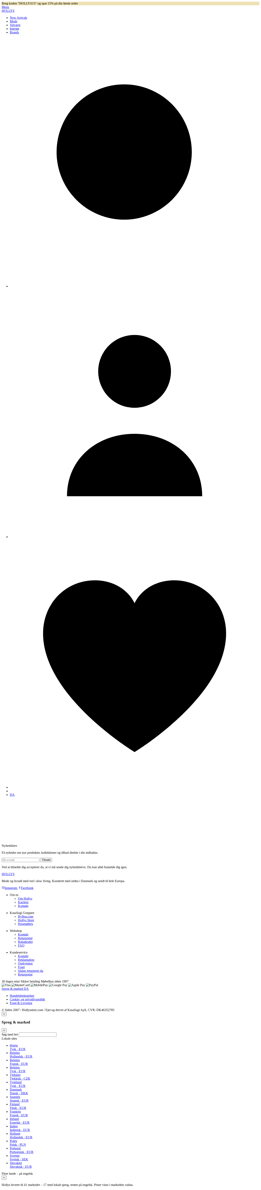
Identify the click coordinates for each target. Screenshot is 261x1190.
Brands (14, 32)
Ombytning (25, 963)
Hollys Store (26, 920)
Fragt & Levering (21, 1003)
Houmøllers (25, 924)
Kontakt (23, 906)
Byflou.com (25, 916)
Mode (13, 21)
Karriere (23, 902)
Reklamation (26, 959)
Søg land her (10, 1034)
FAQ (21, 945)
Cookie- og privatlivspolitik (27, 999)
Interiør (14, 28)
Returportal (25, 938)
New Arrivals (18, 17)
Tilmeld (46, 859)
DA (12, 794)
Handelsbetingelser (22, 995)
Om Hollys (25, 898)
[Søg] (134, 286)
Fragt (21, 967)
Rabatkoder (25, 942)
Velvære (15, 25)
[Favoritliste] (134, 787)
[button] (130, 1176)
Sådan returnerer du (30, 970)
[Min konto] (134, 536)
